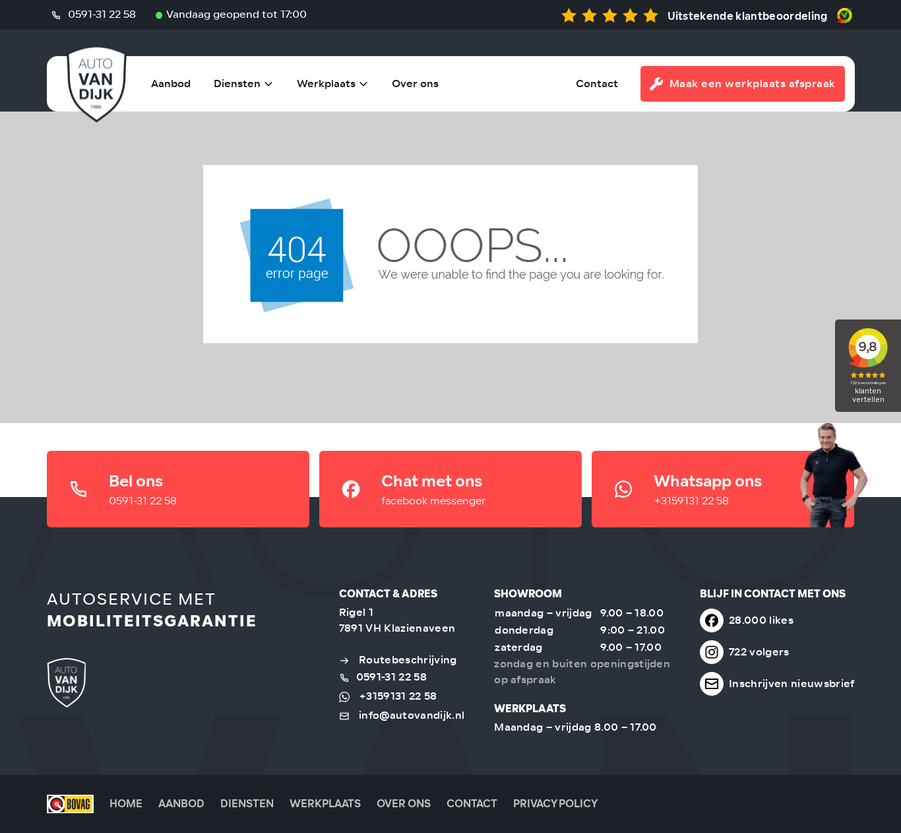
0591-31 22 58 (100, 14)
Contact (597, 83)
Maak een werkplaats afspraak (752, 83)
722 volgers (759, 652)
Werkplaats (326, 83)
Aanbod (171, 83)
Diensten (237, 83)
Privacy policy (555, 803)
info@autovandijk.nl (411, 715)
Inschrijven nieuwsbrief (791, 683)
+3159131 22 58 (398, 696)
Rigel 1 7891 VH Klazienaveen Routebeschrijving (398, 636)
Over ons (415, 83)
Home (125, 803)
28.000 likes (761, 620)
